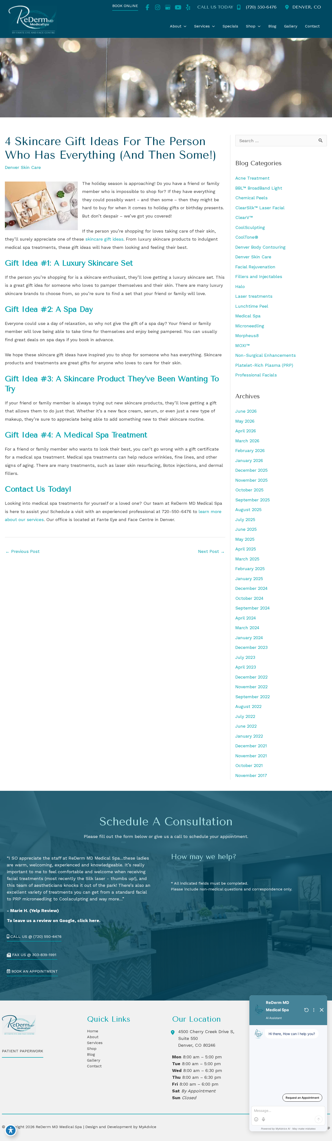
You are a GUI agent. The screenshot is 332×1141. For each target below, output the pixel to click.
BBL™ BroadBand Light (258, 188)
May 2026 (244, 421)
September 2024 (252, 607)
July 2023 (245, 657)
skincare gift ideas (104, 239)
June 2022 (246, 726)
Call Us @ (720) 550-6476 (35, 936)
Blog (91, 1054)
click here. (88, 920)
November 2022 (251, 686)
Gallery (93, 1060)
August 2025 (248, 509)
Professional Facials (256, 374)
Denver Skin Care (23, 167)
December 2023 (251, 647)
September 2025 (252, 499)
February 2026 (250, 450)
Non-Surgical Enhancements (265, 355)
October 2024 (249, 598)
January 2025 (249, 578)
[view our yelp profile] (188, 7)
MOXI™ (242, 345)
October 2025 (249, 489)
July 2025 (245, 519)
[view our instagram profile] (157, 7)
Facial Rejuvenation (255, 266)
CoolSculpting (250, 227)
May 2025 (244, 539)
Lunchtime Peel (251, 306)
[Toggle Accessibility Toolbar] (11, 1130)
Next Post (211, 551)
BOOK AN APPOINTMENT (34, 971)
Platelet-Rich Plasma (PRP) (264, 365)
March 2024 (247, 627)
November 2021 (251, 755)
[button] (125, 7)
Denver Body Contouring (260, 247)
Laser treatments (253, 296)
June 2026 (246, 411)
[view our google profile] (167, 7)
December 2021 (251, 745)
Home (92, 1031)
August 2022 (248, 706)
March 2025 (247, 558)
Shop (91, 1048)
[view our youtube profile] (178, 7)
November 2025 (251, 480)
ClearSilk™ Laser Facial (260, 207)
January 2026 (249, 460)
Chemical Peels (251, 197)
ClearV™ (244, 217)
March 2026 (247, 440)
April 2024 (245, 617)
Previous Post (22, 551)
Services (95, 1042)
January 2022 (249, 736)
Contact (94, 1066)
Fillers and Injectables (258, 276)
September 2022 (252, 696)
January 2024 (249, 637)
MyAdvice (147, 1126)
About (92, 1037)
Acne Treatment (252, 178)
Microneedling (249, 325)
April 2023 (245, 667)
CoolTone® (246, 237)
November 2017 (251, 775)
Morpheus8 (247, 335)
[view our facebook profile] (147, 7)
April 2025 (245, 548)
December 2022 (251, 676)
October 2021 (249, 765)
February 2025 (250, 568)
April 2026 (245, 430)
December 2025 (251, 470)
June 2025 (246, 529)
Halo (240, 286)
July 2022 (245, 716)
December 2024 (251, 588)
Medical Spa (248, 315)
